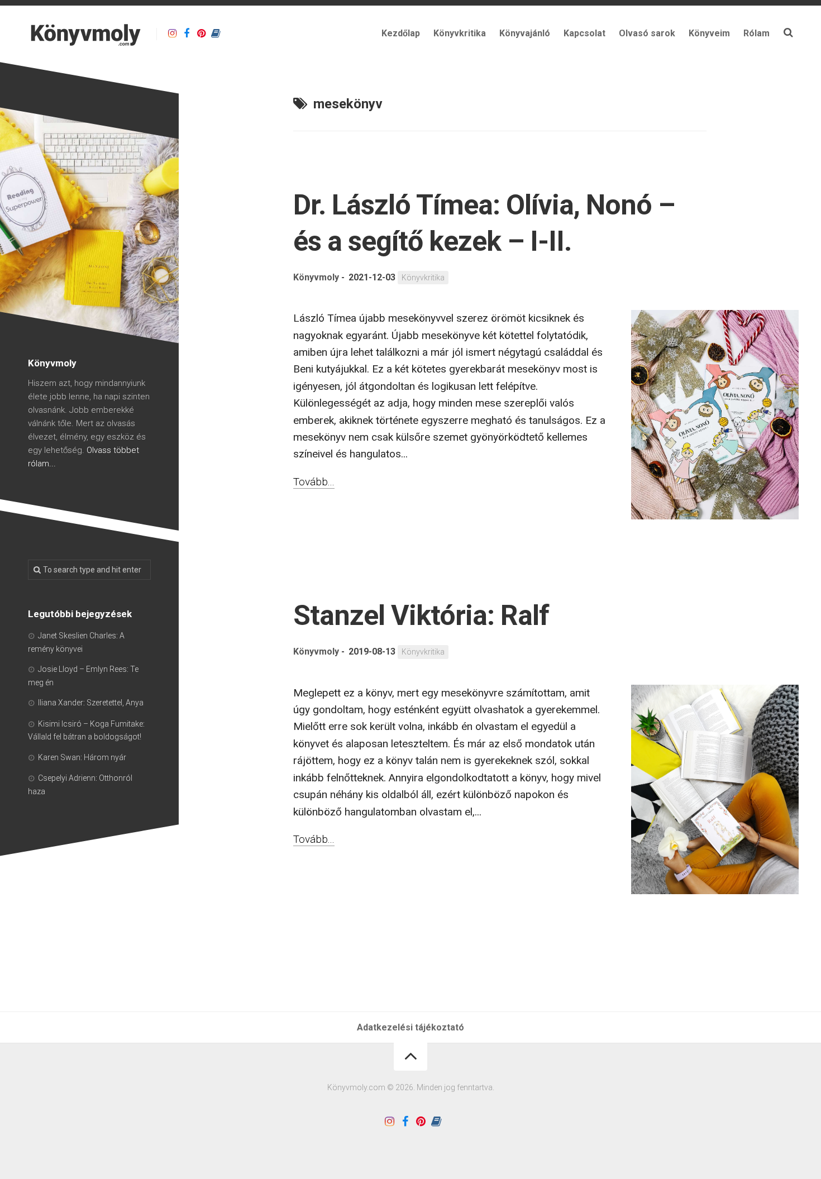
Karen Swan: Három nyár (82, 757)
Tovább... (314, 481)
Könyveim (709, 33)
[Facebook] (187, 33)
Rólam (756, 33)
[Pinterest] (201, 33)
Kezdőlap (400, 33)
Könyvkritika (459, 33)
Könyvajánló (524, 33)
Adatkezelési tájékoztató (410, 1027)
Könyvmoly (316, 277)
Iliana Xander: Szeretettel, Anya (91, 702)
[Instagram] (172, 33)
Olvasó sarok (647, 33)
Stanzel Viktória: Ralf (421, 615)
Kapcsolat (584, 33)
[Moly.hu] (216, 33)
